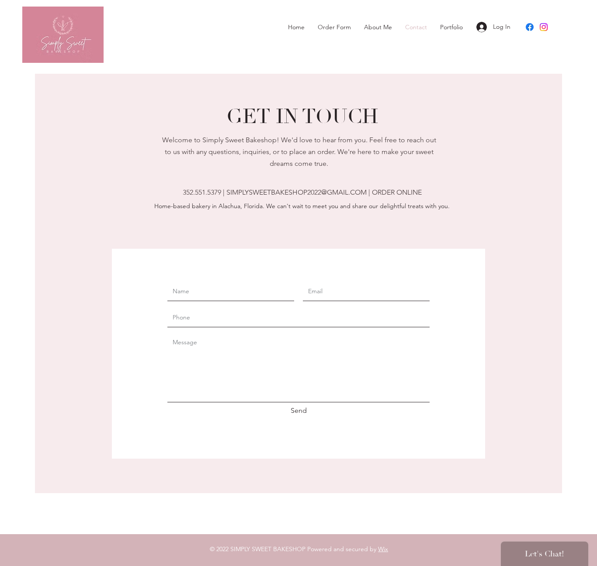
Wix (383, 549)
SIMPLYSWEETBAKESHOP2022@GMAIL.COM (296, 192)
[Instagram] (543, 27)
